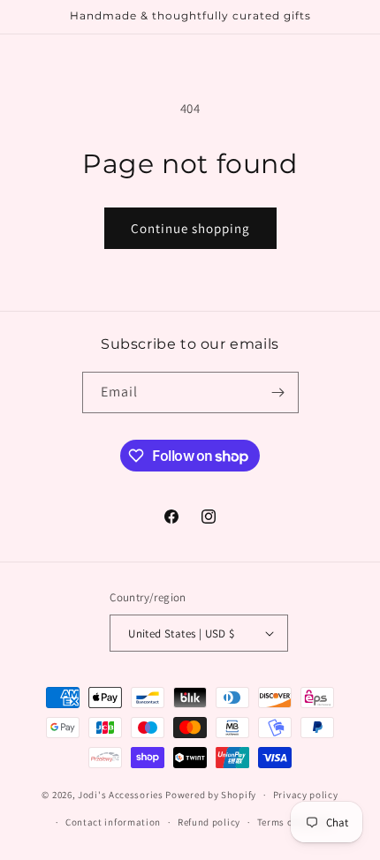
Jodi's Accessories (120, 794)
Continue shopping (190, 228)
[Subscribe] (278, 392)
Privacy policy (305, 794)
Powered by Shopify (210, 794)
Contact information (113, 822)
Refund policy (209, 822)
